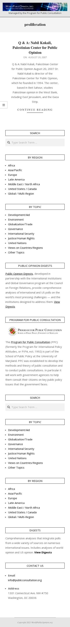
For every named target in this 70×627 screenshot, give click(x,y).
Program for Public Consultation (30, 342)
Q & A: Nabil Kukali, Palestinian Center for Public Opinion (35, 47)
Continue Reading (35, 109)
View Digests (43, 552)
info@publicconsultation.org (25, 580)
